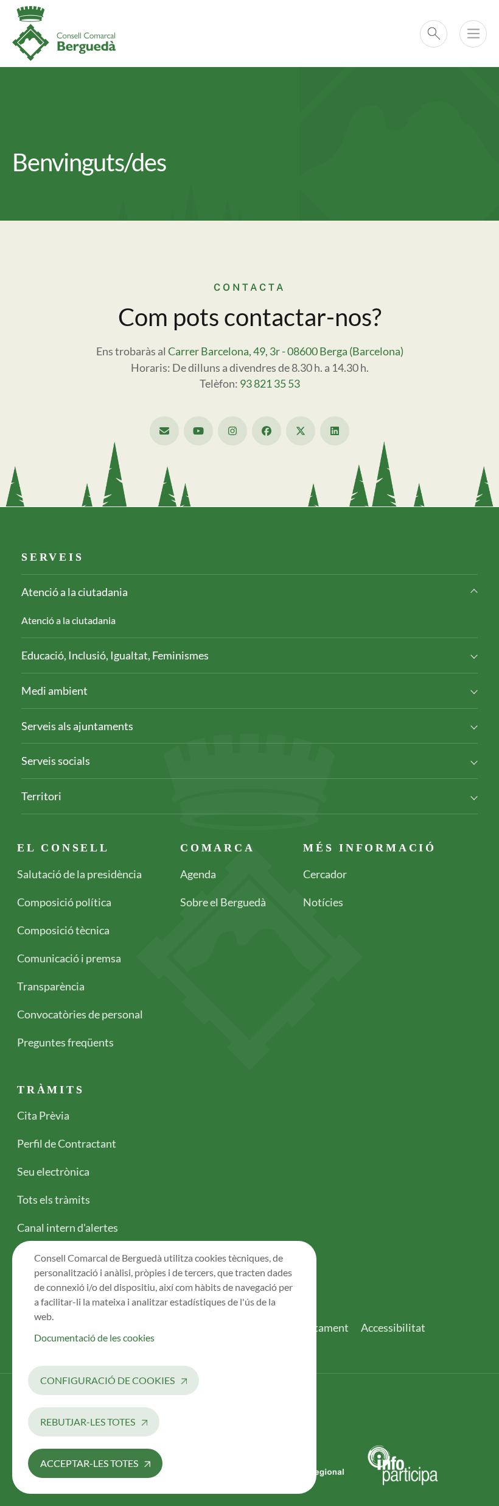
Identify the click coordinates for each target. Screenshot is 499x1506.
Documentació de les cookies (94, 1337)
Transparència (51, 986)
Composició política (64, 902)
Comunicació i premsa (69, 958)
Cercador (325, 874)
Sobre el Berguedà (223, 902)
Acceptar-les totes (89, 1463)
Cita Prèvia (43, 1115)
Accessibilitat (393, 1327)
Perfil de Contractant (66, 1143)
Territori (41, 796)
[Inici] (68, 33)
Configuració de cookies (107, 1380)
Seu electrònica (53, 1171)
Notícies (323, 902)
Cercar (433, 34)
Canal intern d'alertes (67, 1227)
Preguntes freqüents (65, 1042)
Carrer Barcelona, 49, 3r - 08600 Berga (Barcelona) (285, 351)
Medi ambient (54, 690)
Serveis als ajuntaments (77, 726)
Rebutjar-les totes (87, 1421)
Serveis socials (55, 760)
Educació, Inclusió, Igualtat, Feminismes (115, 655)
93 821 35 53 (270, 383)
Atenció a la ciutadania (74, 591)
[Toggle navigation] (473, 34)
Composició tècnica (63, 930)
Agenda (198, 874)
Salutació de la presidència (79, 874)
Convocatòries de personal (80, 1014)
